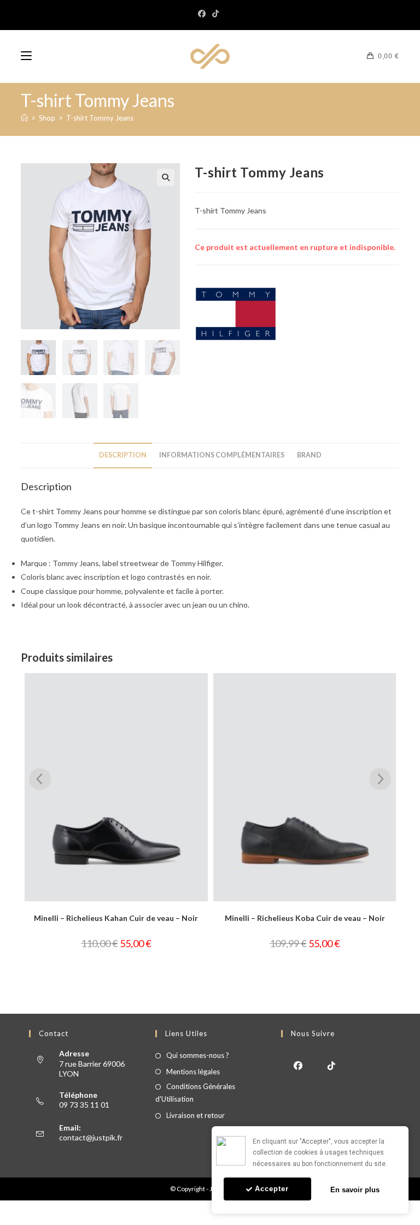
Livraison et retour (195, 1115)
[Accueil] (24, 118)
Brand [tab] (309, 455)
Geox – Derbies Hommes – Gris (306, 918)
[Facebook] (203, 14)
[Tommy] (236, 314)
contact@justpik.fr (90, 1137)
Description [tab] (123, 455)
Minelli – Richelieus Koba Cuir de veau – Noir (118, 918)
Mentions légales (193, 1071)
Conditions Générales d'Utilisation (195, 1092)
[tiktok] (331, 1065)
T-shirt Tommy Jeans (99, 118)
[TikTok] (215, 14)
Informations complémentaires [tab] (221, 455)
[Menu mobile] (26, 56)
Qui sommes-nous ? (197, 1055)
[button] (165, 177)
